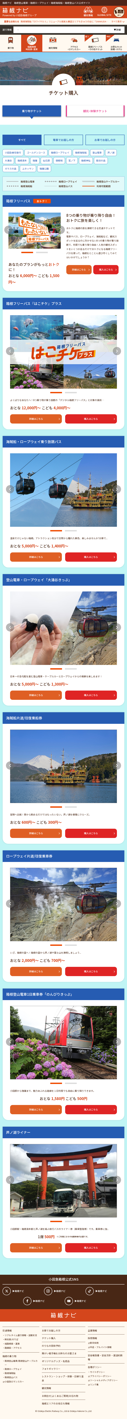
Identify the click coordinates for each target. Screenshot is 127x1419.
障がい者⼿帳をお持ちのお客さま (59, 1353)
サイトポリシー (97, 1372)
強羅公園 (44, 168)
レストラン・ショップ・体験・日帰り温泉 (63, 1378)
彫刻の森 (101, 160)
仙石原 (46, 160)
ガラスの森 (10, 168)
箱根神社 (85, 160)
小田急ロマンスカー (14, 1381)
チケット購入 (49, 1338)
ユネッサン (28, 168)
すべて (22, 140)
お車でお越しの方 (105, 140)
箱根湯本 (22, 160)
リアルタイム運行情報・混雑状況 (21, 1335)
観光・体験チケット (95, 111)
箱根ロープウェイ (60, 152)
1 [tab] (27, 252)
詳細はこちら (79, 269)
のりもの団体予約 (51, 1345)
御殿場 (59, 160)
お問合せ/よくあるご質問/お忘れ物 (60, 1395)
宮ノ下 (71, 160)
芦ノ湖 (110, 152)
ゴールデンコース (36, 152)
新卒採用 (94, 1342)
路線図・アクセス (13, 1347)
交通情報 (7, 1330)
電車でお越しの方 (63, 140)
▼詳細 (117, 29)
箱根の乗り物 (9, 1356)
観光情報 (46, 1388)
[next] (61, 230)
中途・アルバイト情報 (100, 1347)
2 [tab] (42, 252)
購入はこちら (106, 269)
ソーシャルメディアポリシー (104, 1380)
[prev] (8, 230)
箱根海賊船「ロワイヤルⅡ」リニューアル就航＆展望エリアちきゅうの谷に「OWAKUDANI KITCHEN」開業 (65, 21)
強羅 (35, 160)
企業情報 (92, 1330)
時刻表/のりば (11, 1339)
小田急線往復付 (13, 152)
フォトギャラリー (51, 1368)
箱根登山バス (11, 1377)
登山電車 (97, 152)
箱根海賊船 (81, 152)
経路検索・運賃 (12, 1343)
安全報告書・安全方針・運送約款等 (105, 1357)
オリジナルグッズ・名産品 (56, 1361)
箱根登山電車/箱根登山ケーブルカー (21, 1362)
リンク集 (94, 1384)
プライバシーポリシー (100, 1376)
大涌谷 (8, 160)
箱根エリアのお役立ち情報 (56, 1403)
